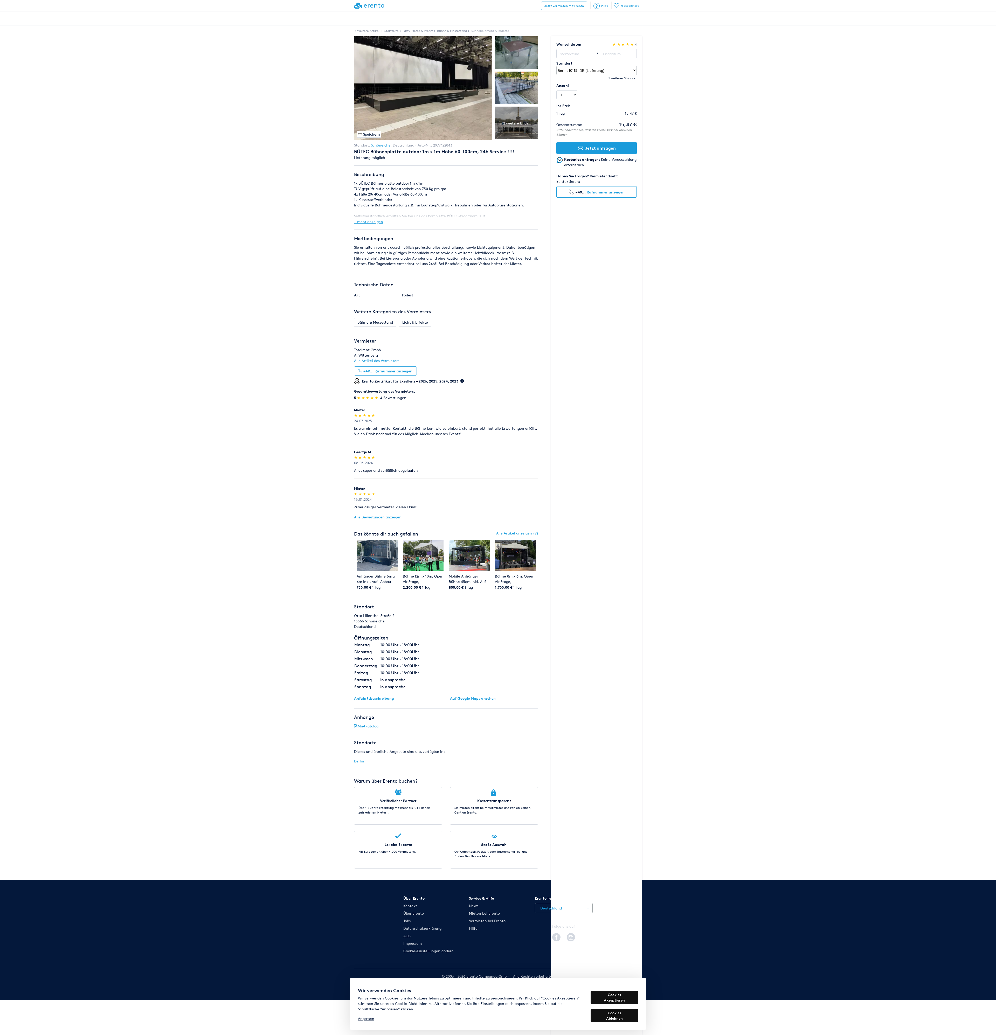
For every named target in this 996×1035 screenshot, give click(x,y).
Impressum (412, 943)
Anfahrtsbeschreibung (374, 698)
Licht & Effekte (415, 322)
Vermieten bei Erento (487, 921)
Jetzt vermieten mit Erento (564, 6)
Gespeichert (630, 6)
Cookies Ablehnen (614, 1015)
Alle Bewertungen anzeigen (378, 517)
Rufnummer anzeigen (606, 192)
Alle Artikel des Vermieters (376, 360)
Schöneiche (381, 145)
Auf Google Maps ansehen (473, 698)
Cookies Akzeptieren (614, 997)
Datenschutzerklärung (422, 928)
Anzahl (562, 85)
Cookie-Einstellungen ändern (428, 951)
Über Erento (413, 913)
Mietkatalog (368, 726)
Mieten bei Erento (484, 913)
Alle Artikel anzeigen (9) (517, 533)
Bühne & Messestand (375, 322)
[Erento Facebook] (556, 936)
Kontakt (410, 906)
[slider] (368, 397)
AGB (407, 936)
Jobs (407, 921)
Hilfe (604, 6)
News (473, 906)
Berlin (359, 761)
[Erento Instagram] (571, 936)
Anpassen (366, 1018)
